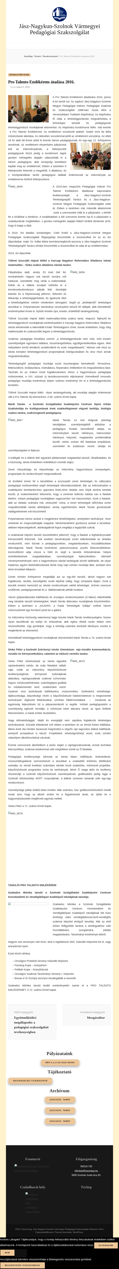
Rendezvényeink (19, 75)
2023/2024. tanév (60, 1110)
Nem (7, 1253)
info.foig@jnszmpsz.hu (86, 1171)
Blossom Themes (54, 1232)
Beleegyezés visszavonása (22, 1265)
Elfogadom (106, 1245)
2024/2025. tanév (60, 1100)
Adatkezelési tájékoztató (30, 1081)
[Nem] (21, 1253)
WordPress (78, 1232)
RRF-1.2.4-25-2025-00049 (60, 1063)
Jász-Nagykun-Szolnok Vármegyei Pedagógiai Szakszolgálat (59, 29)
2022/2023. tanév (60, 1121)
